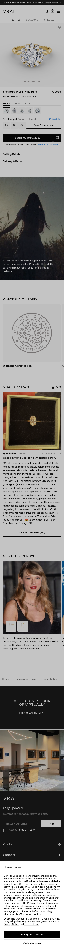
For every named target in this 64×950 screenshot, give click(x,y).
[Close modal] (32, 475)
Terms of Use (31, 924)
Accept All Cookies (32, 934)
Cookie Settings (32, 943)
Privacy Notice (11, 924)
